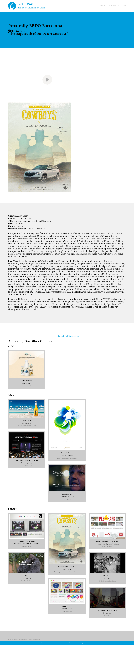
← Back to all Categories (67, 336)
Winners (112, 6)
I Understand (89, 643)
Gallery (122, 6)
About (103, 6)
